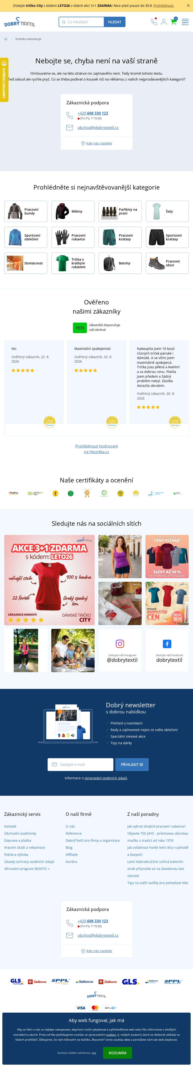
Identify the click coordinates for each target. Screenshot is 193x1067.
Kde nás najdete (99, 143)
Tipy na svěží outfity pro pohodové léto (157, 883)
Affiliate (72, 854)
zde (94, 1053)
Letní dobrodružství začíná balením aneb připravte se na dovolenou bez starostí (155, 868)
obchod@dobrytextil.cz (98, 127)
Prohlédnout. (164, 5)
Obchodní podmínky (20, 833)
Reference (74, 833)
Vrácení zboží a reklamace (24, 847)
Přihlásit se (132, 764)
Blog (69, 847)
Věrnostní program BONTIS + (27, 868)
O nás (70, 826)
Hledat (114, 22)
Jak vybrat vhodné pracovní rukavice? (156, 826)
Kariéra (71, 861)
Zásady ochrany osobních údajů (29, 861)
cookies (111, 1035)
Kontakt (10, 826)
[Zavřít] (188, 5)
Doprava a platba (17, 840)
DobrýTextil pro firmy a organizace (93, 840)
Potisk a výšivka (16, 854)
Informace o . (96, 778)
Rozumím (117, 1053)
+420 (93, 113)
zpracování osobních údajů (105, 778)
